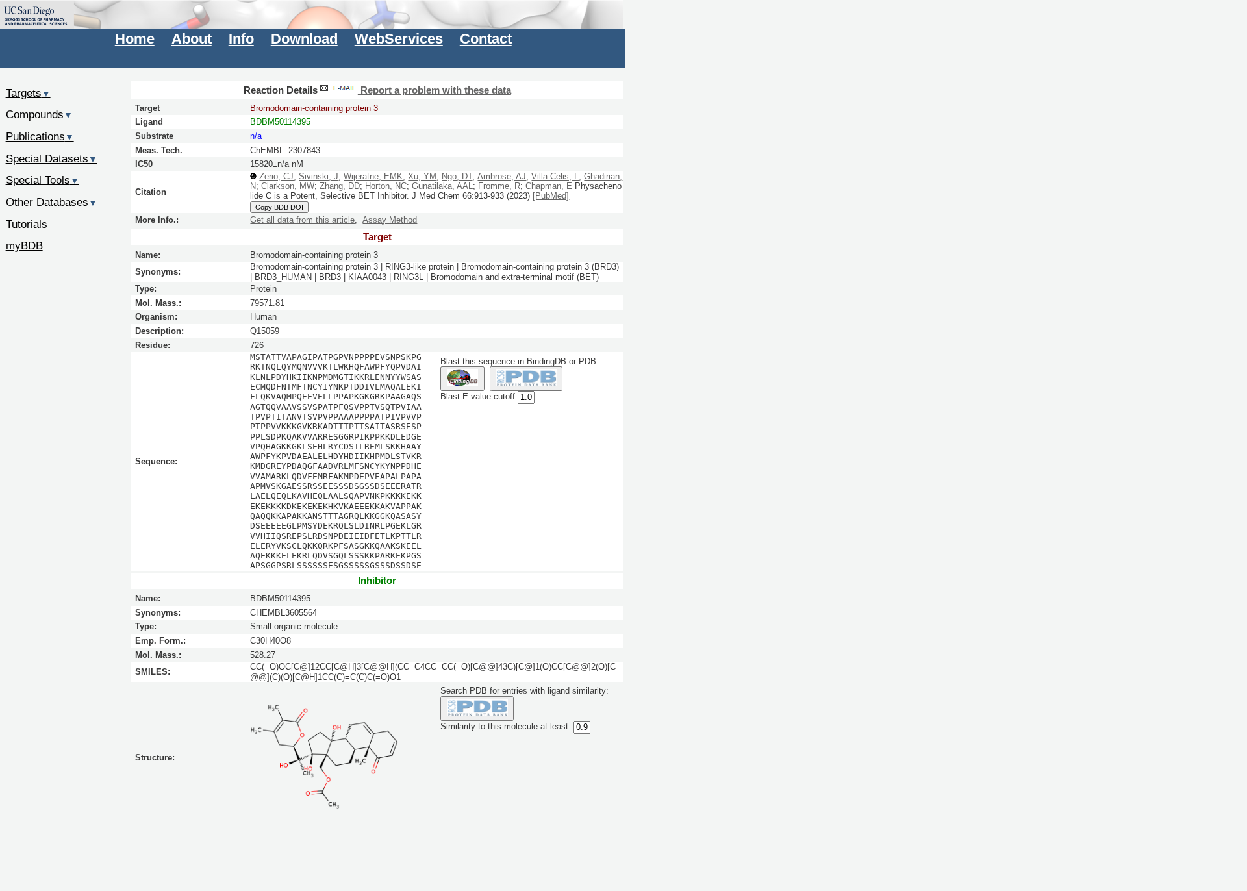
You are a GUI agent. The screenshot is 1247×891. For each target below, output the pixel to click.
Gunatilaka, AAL (442, 186)
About (191, 39)
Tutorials (26, 224)
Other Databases (51, 201)
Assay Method (389, 220)
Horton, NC (386, 186)
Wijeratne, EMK (373, 176)
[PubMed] (551, 196)
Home (135, 39)
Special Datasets (51, 158)
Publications (40, 136)
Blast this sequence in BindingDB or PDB (518, 361)
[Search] (477, 709)
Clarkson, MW (287, 186)
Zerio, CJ (276, 176)
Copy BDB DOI (279, 207)
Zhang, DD (340, 186)
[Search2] (526, 379)
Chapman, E (548, 186)
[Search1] (462, 379)
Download (304, 39)
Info (241, 39)
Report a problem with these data (434, 90)
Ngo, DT (457, 176)
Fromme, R (499, 186)
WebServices (399, 39)
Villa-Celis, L (555, 176)
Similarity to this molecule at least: (505, 727)
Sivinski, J (318, 176)
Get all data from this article (302, 220)
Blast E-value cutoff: (479, 397)
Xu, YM (422, 176)
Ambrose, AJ (501, 176)
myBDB (24, 245)
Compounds (39, 114)
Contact (486, 39)
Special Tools (42, 179)
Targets (28, 92)
